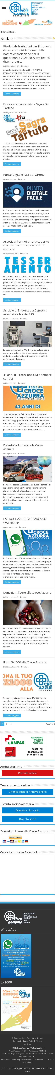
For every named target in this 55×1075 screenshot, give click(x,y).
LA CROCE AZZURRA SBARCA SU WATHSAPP (24, 521)
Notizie (26, 66)
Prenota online (27, 773)
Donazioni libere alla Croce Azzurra (27, 592)
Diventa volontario (27, 810)
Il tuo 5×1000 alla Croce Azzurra (24, 662)
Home (5, 32)
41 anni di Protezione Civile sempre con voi (27, 377)
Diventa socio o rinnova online (28, 791)
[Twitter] (30, 1044)
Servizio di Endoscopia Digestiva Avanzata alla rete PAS (25, 312)
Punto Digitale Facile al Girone (23, 175)
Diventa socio (27, 819)
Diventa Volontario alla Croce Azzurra (23, 447)
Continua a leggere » (12, 94)
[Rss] (25, 1044)
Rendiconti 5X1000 (39, 1068)
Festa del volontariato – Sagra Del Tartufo (26, 106)
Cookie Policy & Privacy (32, 1041)
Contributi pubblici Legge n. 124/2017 (15, 1068)
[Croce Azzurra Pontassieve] (27, 8)
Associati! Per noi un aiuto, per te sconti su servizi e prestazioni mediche (26, 245)
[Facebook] (27, 1044)
